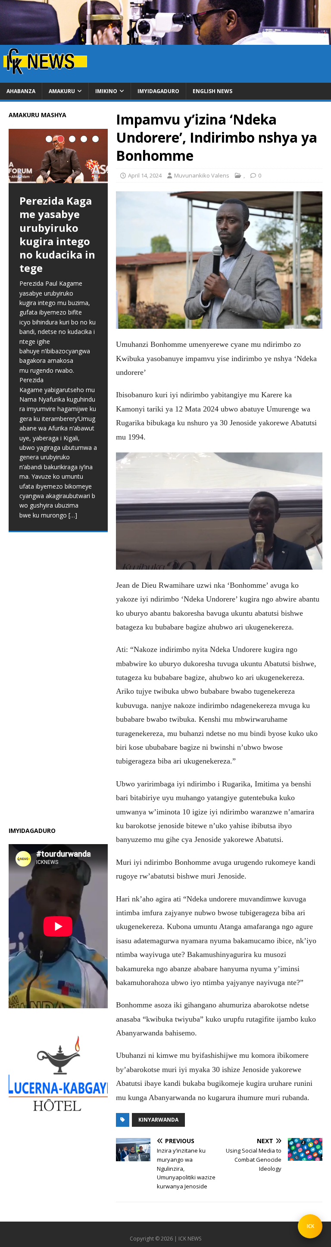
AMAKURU (62, 91)
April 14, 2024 (145, 175)
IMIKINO (106, 91)
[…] (85, 800)
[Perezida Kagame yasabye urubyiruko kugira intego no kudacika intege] (58, 156)
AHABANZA (20, 91)
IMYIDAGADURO (158, 91)
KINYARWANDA (158, 1119)
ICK (310, 1226)
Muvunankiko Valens (201, 175)
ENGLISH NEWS (212, 91)
